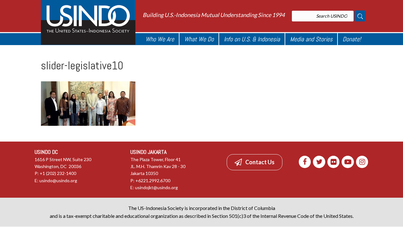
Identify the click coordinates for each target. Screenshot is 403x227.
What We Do (199, 39)
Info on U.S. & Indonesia (252, 39)
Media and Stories (311, 39)
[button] (254, 162)
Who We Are (159, 39)
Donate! (352, 39)
